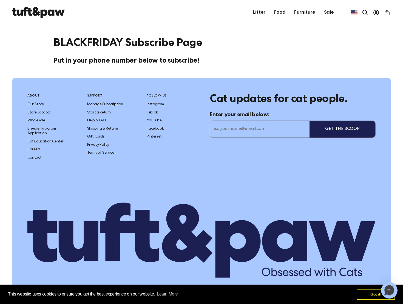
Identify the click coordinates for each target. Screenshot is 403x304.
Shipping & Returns (103, 129)
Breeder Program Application (41, 131)
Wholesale (36, 120)
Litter (259, 12)
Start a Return (99, 113)
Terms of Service (100, 153)
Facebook (155, 129)
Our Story (35, 104)
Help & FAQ (96, 120)
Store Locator (39, 113)
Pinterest (154, 137)
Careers (33, 149)
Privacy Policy (98, 145)
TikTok (152, 113)
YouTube (154, 120)
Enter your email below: (239, 115)
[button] (389, 290)
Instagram (155, 104)
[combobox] (354, 12)
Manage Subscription (105, 104)
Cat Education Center (45, 142)
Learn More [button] (167, 294)
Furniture (304, 12)
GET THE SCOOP (342, 129)
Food (279, 12)
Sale (329, 12)
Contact (34, 158)
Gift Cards (95, 137)
